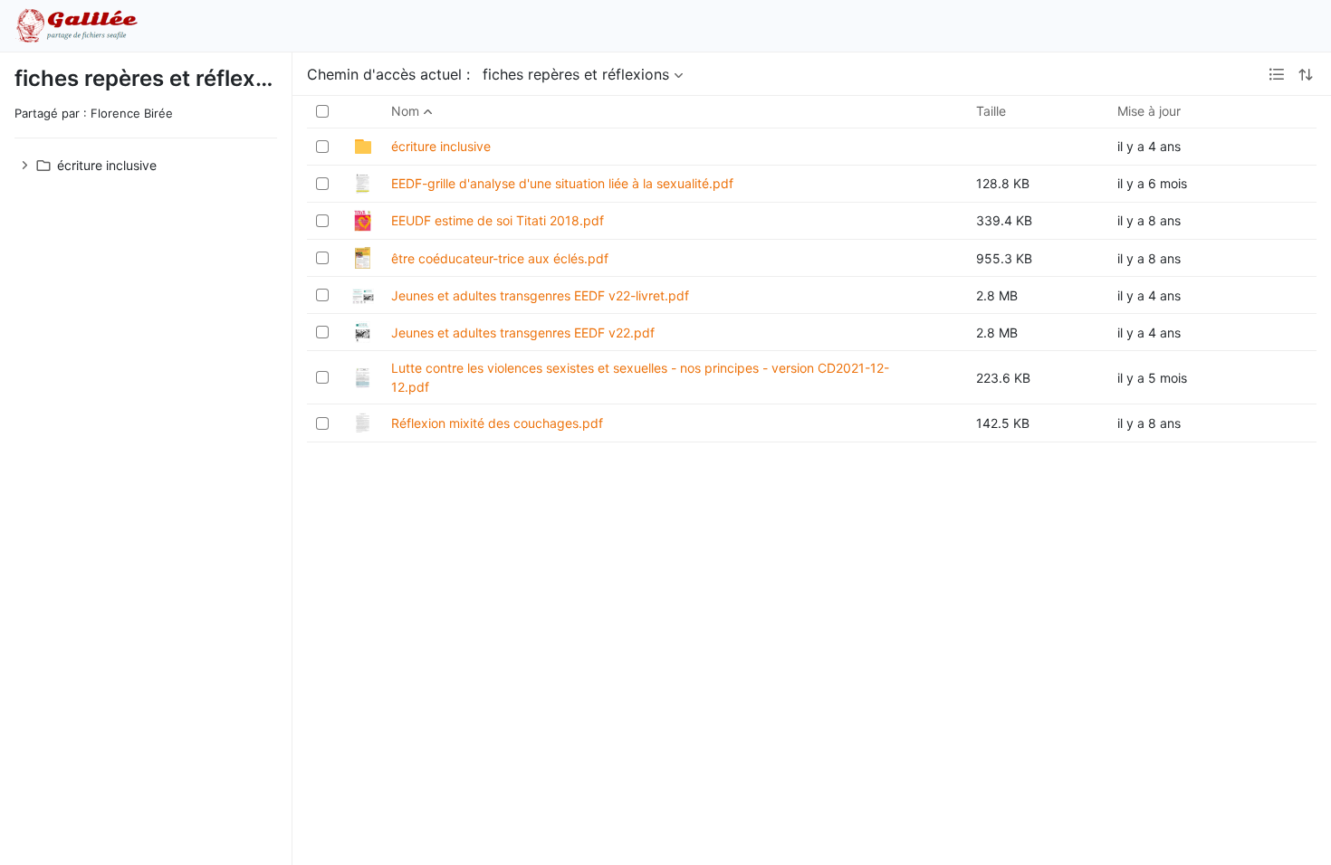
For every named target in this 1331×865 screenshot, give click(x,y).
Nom (405, 111)
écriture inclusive (441, 146)
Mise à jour (1149, 111)
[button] (25, 165)
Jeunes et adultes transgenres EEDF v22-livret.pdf (540, 295)
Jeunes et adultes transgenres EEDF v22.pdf (523, 332)
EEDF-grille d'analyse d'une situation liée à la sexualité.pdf (562, 183)
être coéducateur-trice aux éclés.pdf (499, 258)
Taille (991, 111)
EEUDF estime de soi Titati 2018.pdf (497, 220)
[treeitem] (145, 165)
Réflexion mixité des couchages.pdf (497, 423)
